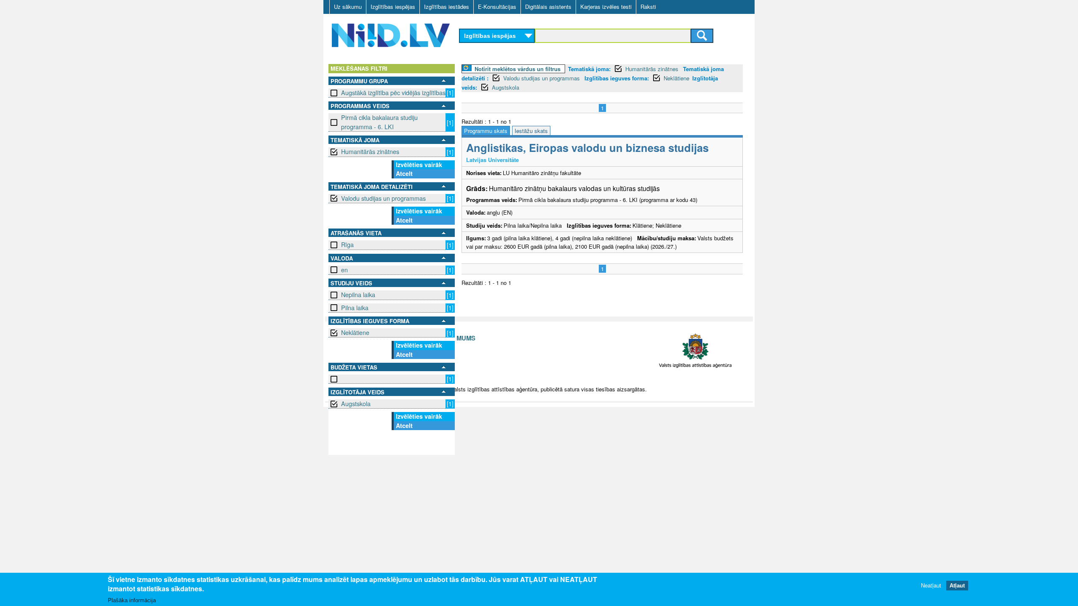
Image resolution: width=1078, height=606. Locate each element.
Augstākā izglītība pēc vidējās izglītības (393, 92)
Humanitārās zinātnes (370, 151)
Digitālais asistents (548, 7)
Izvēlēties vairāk (419, 164)
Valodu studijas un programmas (383, 198)
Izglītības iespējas (393, 7)
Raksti (648, 7)
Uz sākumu (348, 7)
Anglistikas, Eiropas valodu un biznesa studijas (587, 147)
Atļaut (957, 586)
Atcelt (404, 173)
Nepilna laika (358, 294)
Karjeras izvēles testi (606, 7)
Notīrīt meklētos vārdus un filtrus (517, 69)
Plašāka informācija (132, 600)
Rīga (347, 244)
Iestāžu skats (531, 131)
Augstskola (356, 403)
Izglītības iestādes (446, 7)
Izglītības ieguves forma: (616, 78)
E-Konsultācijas (497, 7)
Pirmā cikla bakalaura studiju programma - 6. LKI (379, 121)
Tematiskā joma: (589, 69)
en (344, 270)
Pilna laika (354, 307)
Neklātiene (355, 332)
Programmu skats (485, 131)
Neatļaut (931, 586)
